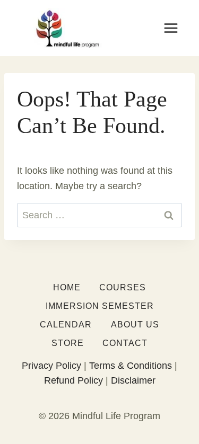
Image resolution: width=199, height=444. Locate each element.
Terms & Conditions (130, 365)
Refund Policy (73, 380)
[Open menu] (170, 28)
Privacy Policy (51, 365)
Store (67, 343)
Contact (125, 343)
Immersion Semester (100, 305)
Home (67, 287)
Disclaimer (133, 380)
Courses (122, 287)
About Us (135, 324)
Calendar (66, 324)
